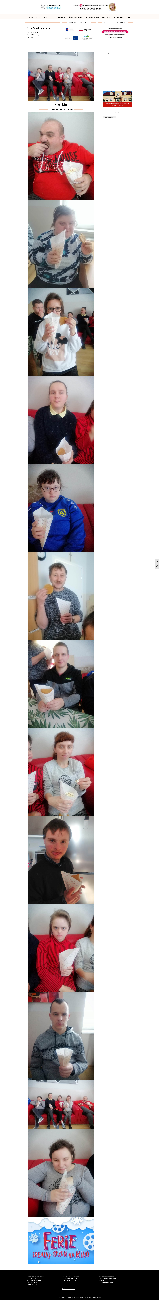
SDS (71, 109)
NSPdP (45, 17)
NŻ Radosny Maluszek (75, 17)
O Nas (31, 17)
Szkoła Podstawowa (92, 17)
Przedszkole (61, 17)
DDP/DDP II (106, 17)
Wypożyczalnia (118, 17)
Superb (99, 1297)
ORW (38, 17)
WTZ (128, 17)
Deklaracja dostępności (68, 1289)
